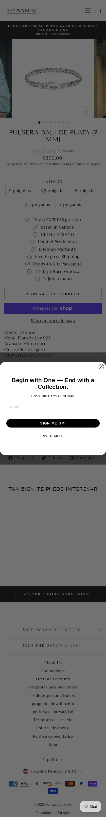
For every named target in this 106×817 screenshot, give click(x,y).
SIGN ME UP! (53, 423)
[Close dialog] (101, 366)
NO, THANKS (53, 436)
